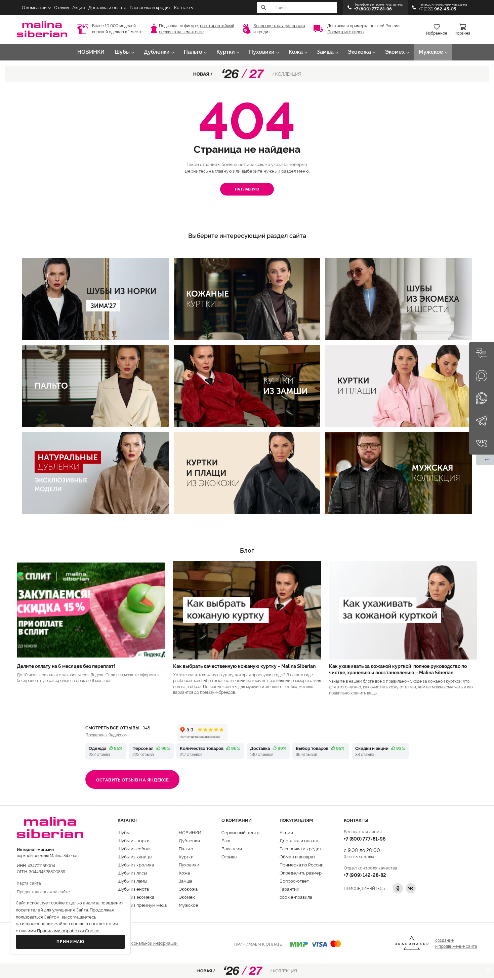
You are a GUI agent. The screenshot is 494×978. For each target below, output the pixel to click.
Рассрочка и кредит (150, 7)
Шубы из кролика (136, 864)
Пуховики (262, 52)
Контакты (183, 7)
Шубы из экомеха (136, 897)
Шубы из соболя (135, 848)
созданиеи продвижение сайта (456, 943)
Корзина (462, 33)
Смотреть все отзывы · (117, 727)
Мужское (431, 52)
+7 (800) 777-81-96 (365, 838)
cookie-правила (296, 897)
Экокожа (359, 52)
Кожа (296, 52)
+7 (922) (437, 8)
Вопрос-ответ (294, 881)
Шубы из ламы (132, 881)
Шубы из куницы (135, 856)
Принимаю (70, 941)
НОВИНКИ (91, 52)
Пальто (193, 52)
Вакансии (231, 848)
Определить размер (301, 872)
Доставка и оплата (107, 7)
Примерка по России (302, 864)
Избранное (436, 33)
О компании (34, 7)
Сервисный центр (240, 832)
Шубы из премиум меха (142, 905)
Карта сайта (29, 883)
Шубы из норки (134, 840)
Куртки (225, 52)
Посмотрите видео (345, 32)
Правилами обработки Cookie (68, 930)
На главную (247, 189)
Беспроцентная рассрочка (279, 26)
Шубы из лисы (132, 872)
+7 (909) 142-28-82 (365, 874)
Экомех (395, 52)
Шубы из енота (133, 889)
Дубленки (157, 52)
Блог (226, 840)
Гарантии (289, 889)
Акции (78, 7)
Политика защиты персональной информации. (133, 943)
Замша (325, 52)
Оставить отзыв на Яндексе (132, 779)
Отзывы (61, 7)
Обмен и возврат (297, 856)
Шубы (122, 52)
